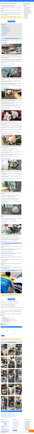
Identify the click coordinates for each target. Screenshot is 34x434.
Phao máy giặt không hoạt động (6, 29)
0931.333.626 (12, 21)
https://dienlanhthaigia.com (6, 323)
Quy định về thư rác (15, 427)
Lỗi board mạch (26, 6)
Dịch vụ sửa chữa (4, 34)
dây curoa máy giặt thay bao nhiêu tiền (11, 178)
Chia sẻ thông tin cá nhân (16, 423)
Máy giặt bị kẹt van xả (26, 8)
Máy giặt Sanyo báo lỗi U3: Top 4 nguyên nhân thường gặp (8, 414)
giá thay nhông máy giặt (10, 221)
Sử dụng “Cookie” (15, 426)
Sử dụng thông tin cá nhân (16, 422)
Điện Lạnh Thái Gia (5, 0)
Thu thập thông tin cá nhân (16, 421)
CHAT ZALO (31, 431)
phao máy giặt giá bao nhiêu (10, 156)
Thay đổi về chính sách (15, 428)
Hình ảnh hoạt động (4, 35)
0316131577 (4, 430)
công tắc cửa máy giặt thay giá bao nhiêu (12, 85)
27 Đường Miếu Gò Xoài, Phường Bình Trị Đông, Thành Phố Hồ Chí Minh (5, 427)
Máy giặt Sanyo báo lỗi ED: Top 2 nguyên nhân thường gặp (8, 412)
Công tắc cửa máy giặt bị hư (27, 7)
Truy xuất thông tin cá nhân (16, 424)
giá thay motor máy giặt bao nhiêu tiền (11, 201)
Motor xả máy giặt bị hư (6, 28)
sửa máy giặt (6, 301)
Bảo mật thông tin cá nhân (16, 425)
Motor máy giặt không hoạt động (7, 31)
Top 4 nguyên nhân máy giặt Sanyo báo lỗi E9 (6, 413)
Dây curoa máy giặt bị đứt (6, 30)
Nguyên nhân (3, 25)
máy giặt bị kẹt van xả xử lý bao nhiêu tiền (12, 107)
